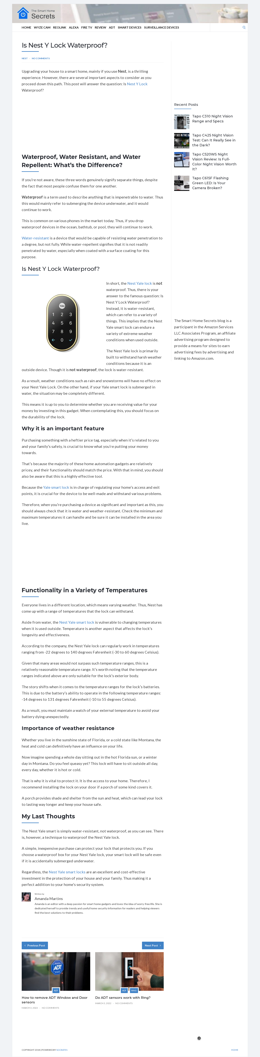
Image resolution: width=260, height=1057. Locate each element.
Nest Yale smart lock (76, 622)
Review (100, 27)
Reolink (59, 27)
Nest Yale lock (140, 283)
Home (26, 27)
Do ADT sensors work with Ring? (123, 998)
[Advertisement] (93, 124)
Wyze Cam (42, 27)
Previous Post (36, 945)
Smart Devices (129, 27)
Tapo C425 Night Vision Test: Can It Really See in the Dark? (214, 140)
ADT (112, 27)
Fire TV (86, 27)
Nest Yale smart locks (66, 872)
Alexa (74, 27)
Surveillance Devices (161, 27)
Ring (134, 990)
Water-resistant (36, 238)
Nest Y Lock (137, 83)
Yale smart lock (56, 487)
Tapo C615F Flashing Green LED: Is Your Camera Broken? (210, 183)
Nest (25, 58)
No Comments (41, 58)
